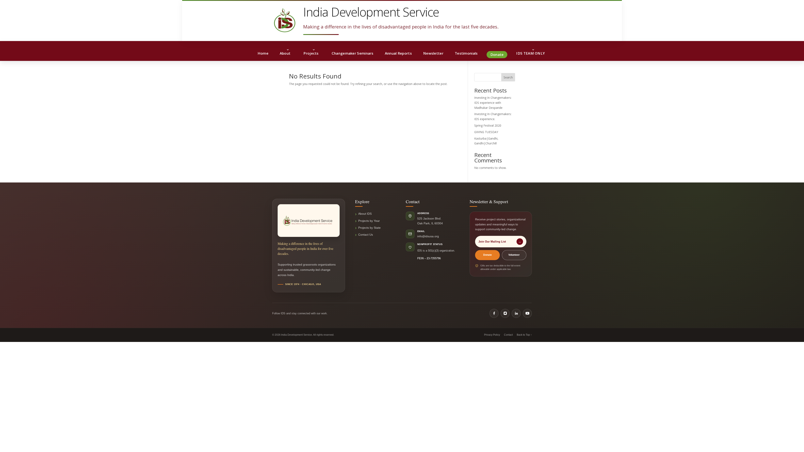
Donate (497, 54)
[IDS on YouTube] (527, 313)
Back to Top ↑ (524, 334)
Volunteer (514, 254)
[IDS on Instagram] (505, 313)
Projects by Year (369, 220)
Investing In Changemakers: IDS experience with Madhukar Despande (493, 103)
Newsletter (433, 53)
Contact (508, 334)
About (285, 53)
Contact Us (365, 234)
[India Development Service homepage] (309, 220)
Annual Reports (398, 53)
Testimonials (466, 53)
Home (263, 53)
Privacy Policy (492, 334)
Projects (310, 53)
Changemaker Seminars (353, 53)
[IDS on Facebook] (494, 313)
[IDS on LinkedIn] (516, 313)
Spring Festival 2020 (487, 125)
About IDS (365, 213)
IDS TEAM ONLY (530, 53)
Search (508, 77)
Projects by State (369, 227)
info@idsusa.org (428, 236)
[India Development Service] (284, 20)
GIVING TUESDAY (486, 132)
